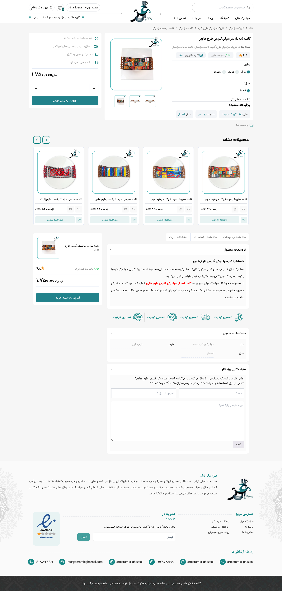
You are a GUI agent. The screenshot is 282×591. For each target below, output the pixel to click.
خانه (251, 28)
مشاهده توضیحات (234, 237)
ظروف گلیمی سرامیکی (130, 269)
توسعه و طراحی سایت (114, 583)
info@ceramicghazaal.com (85, 562)
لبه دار (242, 91)
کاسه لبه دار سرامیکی (182, 46)
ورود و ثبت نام (39, 7)
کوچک (231, 72)
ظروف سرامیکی (236, 28)
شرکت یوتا (88, 583)
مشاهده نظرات (178, 237)
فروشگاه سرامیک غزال (216, 283)
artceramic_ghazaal (85, 7)
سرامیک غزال (242, 18)
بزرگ (243, 72)
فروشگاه (224, 18)
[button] (46, 140)
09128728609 (165, 562)
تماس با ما (180, 18)
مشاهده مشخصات (205, 237)
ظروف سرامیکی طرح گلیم (211, 28)
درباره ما (196, 18)
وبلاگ (210, 18)
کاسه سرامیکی (186, 28)
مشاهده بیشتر (219, 219)
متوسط (217, 72)
